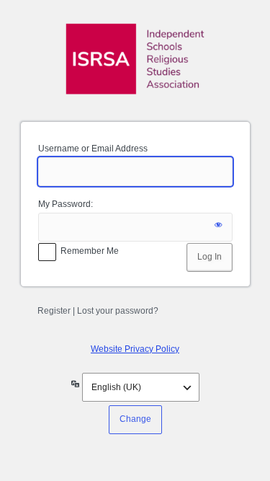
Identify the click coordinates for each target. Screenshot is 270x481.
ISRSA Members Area (135, 59)
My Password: (65, 204)
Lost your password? (117, 311)
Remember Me (89, 251)
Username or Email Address (93, 149)
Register (54, 311)
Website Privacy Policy (135, 349)
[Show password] (218, 227)
